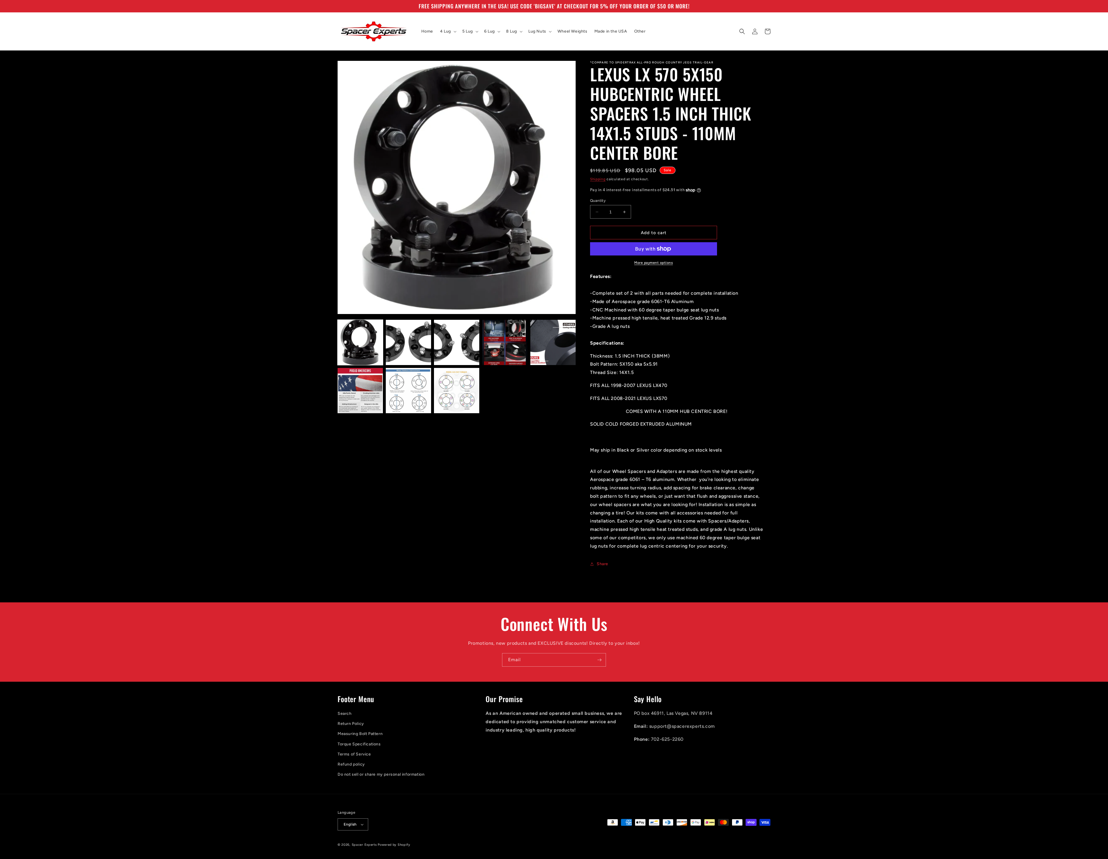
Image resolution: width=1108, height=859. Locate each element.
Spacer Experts (364, 845)
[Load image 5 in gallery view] (553, 342)
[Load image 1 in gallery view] (360, 342)
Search (345, 713)
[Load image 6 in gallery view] (360, 390)
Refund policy (351, 764)
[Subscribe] (599, 660)
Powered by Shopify (394, 845)
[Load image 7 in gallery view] (408, 390)
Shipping (598, 179)
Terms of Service (354, 754)
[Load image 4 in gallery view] (504, 342)
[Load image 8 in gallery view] (456, 390)
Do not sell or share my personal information (381, 774)
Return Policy (351, 723)
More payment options (653, 263)
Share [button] (602, 563)
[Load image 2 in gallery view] (408, 342)
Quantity (598, 200)
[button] (448, 31)
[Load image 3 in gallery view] (456, 342)
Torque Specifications (359, 744)
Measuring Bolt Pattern (360, 733)
